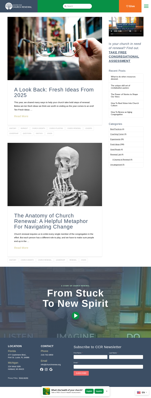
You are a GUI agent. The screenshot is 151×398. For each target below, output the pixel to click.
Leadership (13, 133)
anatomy (12, 128)
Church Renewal (74, 128)
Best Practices (116, 129)
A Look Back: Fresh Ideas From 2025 (54, 92)
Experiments (115, 139)
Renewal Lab (115, 154)
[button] (146, 6)
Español (99, 391)
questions (27, 133)
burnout (24, 128)
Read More (21, 116)
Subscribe (81, 373)
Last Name (113, 353)
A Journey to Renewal (121, 160)
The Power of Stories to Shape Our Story (124, 95)
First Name (77, 353)
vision (49, 133)
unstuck (39, 133)
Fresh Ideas (115, 144)
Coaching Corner (117, 134)
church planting (56, 128)
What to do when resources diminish (123, 78)
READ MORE (23, 378)
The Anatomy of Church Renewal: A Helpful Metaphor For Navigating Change (51, 221)
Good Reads (115, 149)
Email (75, 362)
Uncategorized (116, 165)
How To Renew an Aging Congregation (121, 113)
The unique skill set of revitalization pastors (120, 87)
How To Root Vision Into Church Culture (125, 104)
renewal (73, 260)
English (89, 391)
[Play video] (75, 316)
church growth (38, 128)
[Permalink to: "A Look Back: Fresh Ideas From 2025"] (55, 48)
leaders (88, 128)
